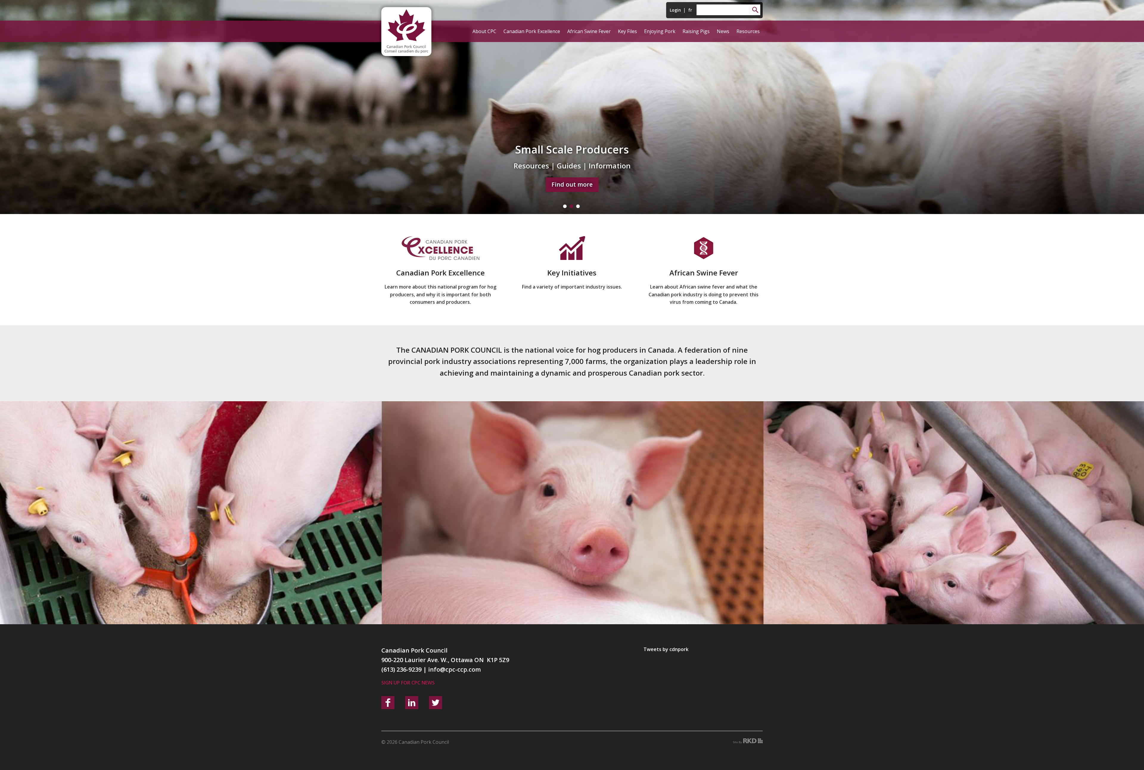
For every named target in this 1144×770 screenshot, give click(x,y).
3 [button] (578, 206)
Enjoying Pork (659, 31)
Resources (748, 31)
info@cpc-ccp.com (454, 669)
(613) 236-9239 (401, 669)
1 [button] (565, 206)
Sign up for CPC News (408, 682)
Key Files (627, 31)
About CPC (484, 31)
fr (690, 10)
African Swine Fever (589, 31)
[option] (572, 107)
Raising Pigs (696, 31)
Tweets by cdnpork (666, 649)
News (723, 31)
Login (675, 10)
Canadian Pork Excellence (531, 31)
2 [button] (571, 206)
